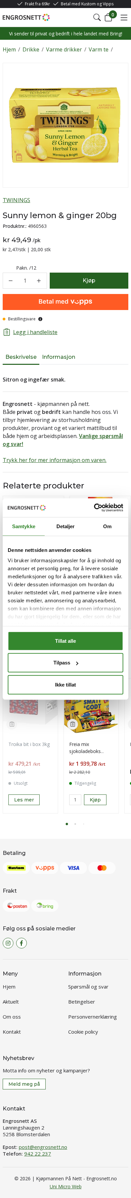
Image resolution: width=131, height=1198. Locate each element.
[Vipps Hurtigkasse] (65, 302)
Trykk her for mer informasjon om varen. (54, 460)
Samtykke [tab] (23, 526)
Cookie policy (83, 1031)
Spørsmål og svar (88, 986)
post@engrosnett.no (43, 1147)
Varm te (98, 49)
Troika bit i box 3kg (29, 744)
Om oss (12, 1016)
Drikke (31, 49)
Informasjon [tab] (58, 357)
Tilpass (61, 662)
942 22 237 (37, 1153)
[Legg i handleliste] (11, 724)
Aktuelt (11, 1001)
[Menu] (124, 17)
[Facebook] (21, 943)
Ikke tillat (65, 684)
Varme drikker (64, 49)
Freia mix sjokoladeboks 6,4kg (85, 751)
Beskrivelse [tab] (21, 357)
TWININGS (16, 200)
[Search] (97, 17)
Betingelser (81, 1001)
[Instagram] (8, 943)
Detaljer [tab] (65, 526)
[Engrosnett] (26, 17)
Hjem (9, 49)
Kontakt (12, 1031)
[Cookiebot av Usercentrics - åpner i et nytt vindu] (94, 507)
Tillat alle (65, 640)
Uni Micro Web (66, 1186)
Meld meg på (24, 1084)
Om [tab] (107, 526)
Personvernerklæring (92, 1016)
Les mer (24, 800)
